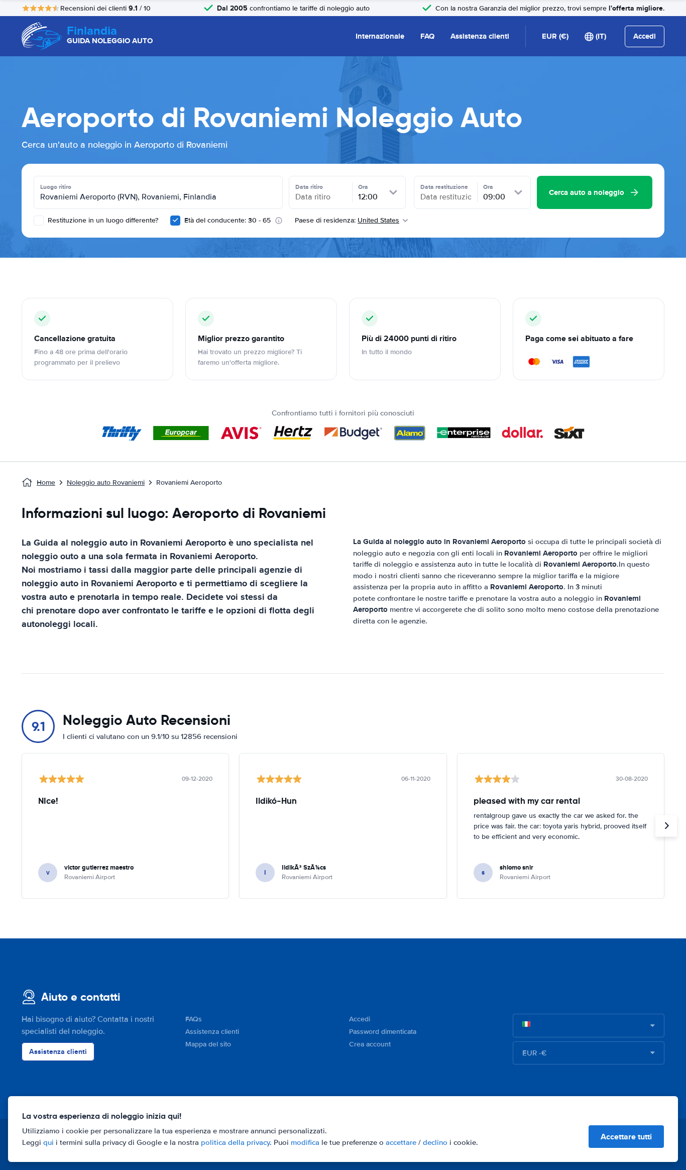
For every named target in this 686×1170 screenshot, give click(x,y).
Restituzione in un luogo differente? (102, 220)
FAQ (427, 36)
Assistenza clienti (479, 36)
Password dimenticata (382, 1031)
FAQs (193, 1019)
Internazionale (380, 36)
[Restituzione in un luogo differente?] (39, 221)
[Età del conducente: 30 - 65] (175, 221)
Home (46, 482)
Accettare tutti (626, 1136)
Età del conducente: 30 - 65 (227, 220)
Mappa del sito (208, 1044)
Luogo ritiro (55, 186)
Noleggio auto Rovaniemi (106, 482)
